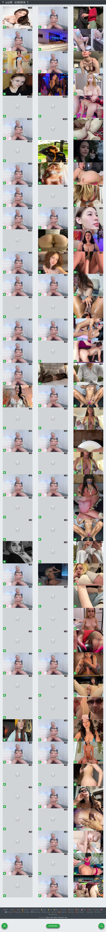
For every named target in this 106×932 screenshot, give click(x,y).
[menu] (4, 926)
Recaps (55, 917)
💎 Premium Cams (35, 912)
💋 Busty (89, 909)
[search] (101, 926)
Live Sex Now (53, 926)
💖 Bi (101, 909)
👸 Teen (50, 909)
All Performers (61, 917)
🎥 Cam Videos (89, 912)
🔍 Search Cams (53, 914)
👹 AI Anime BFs (79, 912)
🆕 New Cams (8, 912)
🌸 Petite (83, 909)
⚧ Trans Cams (26, 912)
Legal (66, 917)
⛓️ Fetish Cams (46, 912)
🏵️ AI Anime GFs (62, 912)
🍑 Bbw (78, 909)
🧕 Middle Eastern (34, 909)
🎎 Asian (5, 909)
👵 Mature (43, 909)
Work (52, 917)
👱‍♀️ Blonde (56, 909)
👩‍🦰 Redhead (71, 909)
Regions (48, 917)
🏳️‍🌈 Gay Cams (17, 912)
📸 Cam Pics (98, 912)
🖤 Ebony (11, 909)
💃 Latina (17, 909)
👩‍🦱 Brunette (63, 909)
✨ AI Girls (54, 912)
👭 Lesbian (96, 909)
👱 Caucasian (25, 909)
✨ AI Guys (71, 912)
